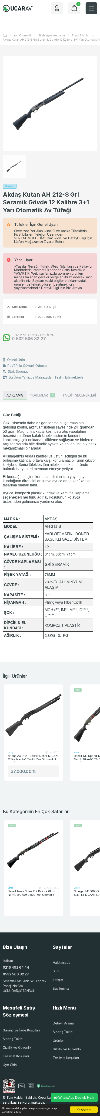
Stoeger (56, 888)
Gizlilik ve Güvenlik (17, 1047)
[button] (91, 8)
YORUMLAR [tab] (41, 395)
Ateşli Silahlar (81, 35)
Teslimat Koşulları (16, 1056)
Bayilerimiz (61, 988)
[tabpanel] (50, 526)
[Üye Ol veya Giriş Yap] (57, 8)
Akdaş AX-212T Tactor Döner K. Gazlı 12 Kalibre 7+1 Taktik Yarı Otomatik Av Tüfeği (33, 757)
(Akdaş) (9, 186)
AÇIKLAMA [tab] (15, 395)
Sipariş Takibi (13, 1039)
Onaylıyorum (83, 1109)
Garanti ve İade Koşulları (21, 1030)
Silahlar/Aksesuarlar (51, 35)
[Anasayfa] (5, 35)
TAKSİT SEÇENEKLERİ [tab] (79, 395)
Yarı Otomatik (22, 35)
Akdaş (10, 752)
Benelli (76, 752)
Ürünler (58, 1040)
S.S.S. (57, 971)
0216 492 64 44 (16, 967)
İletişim (58, 980)
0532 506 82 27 (16, 974)
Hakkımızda (61, 962)
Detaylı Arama (63, 1023)
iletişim (8, 961)
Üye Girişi (10, 1065)
